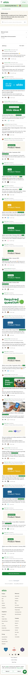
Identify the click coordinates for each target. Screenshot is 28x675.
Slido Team (6, 76)
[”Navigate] (4, 591)
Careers (16, 625)
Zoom (3, 623)
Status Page (14, 662)
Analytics (3, 605)
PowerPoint (4, 614)
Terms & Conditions (9, 583)
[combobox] (14, 22)
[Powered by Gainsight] (14, 581)
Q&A (2, 598)
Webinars (16, 600)
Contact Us (17, 621)
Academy (16, 598)
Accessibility (17, 636)
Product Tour (4, 596)
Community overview (6, 8)
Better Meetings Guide (19, 607)
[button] (1, 2)
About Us (16, 623)
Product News (17, 609)
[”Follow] (9, 655)
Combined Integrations (6, 630)
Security (16, 630)
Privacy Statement (14, 657)
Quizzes (3, 603)
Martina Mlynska (7, 268)
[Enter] (2, 22)
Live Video (4, 625)
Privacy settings (20, 667)
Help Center (17, 596)
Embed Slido (4, 628)
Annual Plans (4, 639)
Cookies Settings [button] (14, 659)
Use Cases (17, 605)
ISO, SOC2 (17, 632)
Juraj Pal (6, 124)
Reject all (7, 671)
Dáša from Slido (7, 138)
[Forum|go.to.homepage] (6, 2)
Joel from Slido (7, 49)
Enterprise (3, 643)
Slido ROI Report (18, 614)
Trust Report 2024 (18, 612)
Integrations (4, 607)
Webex (3, 616)
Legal (16, 634)
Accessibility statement (18, 583)
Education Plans (5, 641)
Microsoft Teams (5, 621)
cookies (7, 666)
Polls (3, 600)
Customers (17, 627)
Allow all (19, 671)
